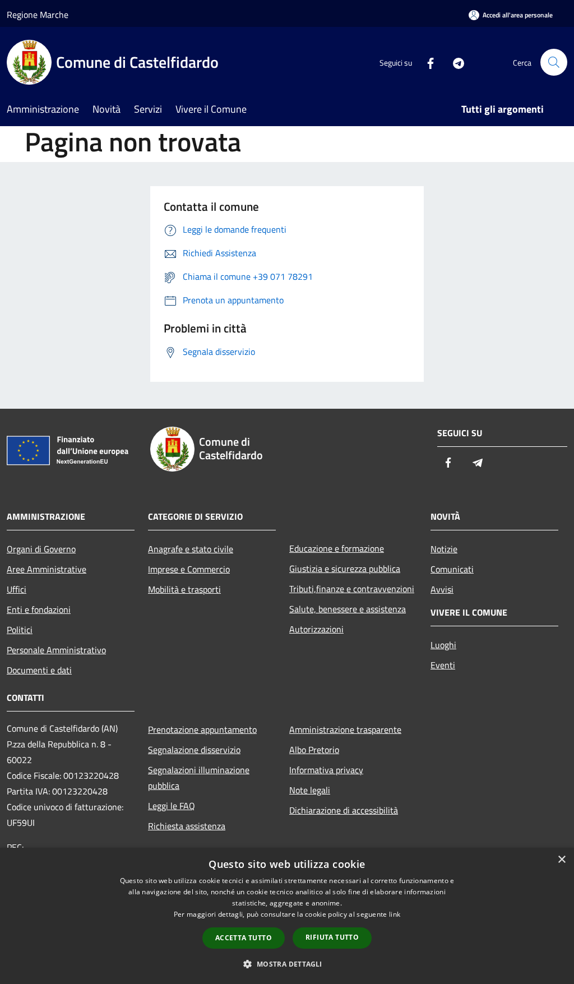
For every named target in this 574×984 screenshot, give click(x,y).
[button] (287, 964)
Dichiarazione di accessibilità (343, 810)
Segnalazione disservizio (194, 749)
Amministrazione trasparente (345, 729)
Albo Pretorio (314, 749)
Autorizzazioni (316, 629)
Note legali (309, 790)
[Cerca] (553, 62)
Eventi (442, 665)
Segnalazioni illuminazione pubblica (198, 777)
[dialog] (287, 916)
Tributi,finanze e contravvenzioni (351, 588)
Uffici (16, 589)
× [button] (561, 860)
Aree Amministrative (46, 569)
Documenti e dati (39, 670)
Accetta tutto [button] (243, 938)
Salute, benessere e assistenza (347, 609)
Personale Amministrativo (56, 650)
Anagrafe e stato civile (190, 549)
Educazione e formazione (336, 548)
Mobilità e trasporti (184, 589)
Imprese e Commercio (189, 569)
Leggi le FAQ (171, 805)
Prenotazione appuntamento (202, 729)
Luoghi (443, 645)
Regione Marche (37, 14)
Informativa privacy (326, 770)
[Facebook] (426, 62)
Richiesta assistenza (186, 826)
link (394, 914)
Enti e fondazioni (39, 609)
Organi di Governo (41, 549)
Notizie (443, 549)
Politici (20, 629)
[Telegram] (454, 62)
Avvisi (441, 589)
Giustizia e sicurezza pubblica (344, 568)
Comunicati (452, 569)
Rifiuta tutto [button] (332, 937)
